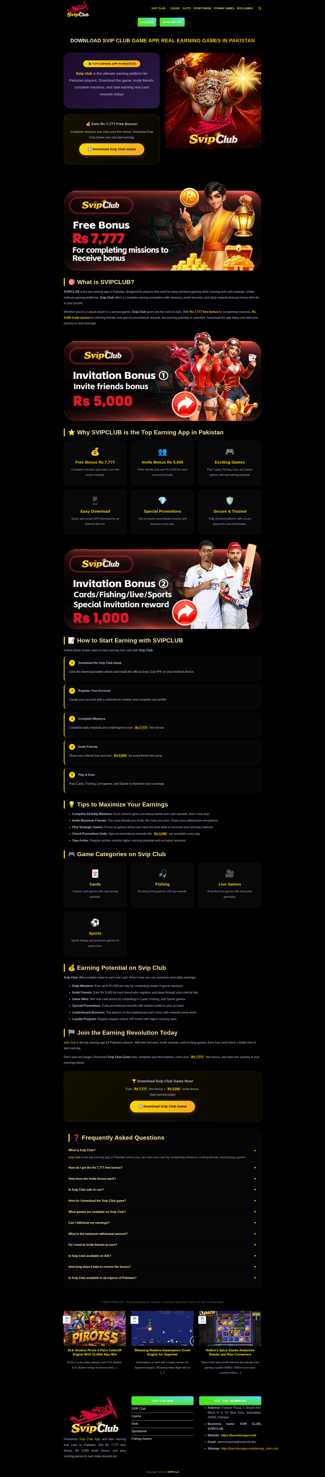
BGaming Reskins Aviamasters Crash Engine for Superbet (162, 1352)
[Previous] (63, 1348)
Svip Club (158, 8)
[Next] (262, 1348)
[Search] (259, 8)
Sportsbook (202, 8)
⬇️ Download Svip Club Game (112, 149)
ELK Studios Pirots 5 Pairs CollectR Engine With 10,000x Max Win (94, 1352)
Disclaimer (245, 8)
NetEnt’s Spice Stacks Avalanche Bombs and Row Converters (230, 1352)
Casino (175, 8)
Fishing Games (224, 8)
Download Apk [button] (172, 22)
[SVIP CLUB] (82, 8)
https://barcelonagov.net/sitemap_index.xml (249, 1448)
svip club (70, 1042)
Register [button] (147, 22)
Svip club (84, 73)
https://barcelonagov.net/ (238, 1435)
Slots (186, 8)
